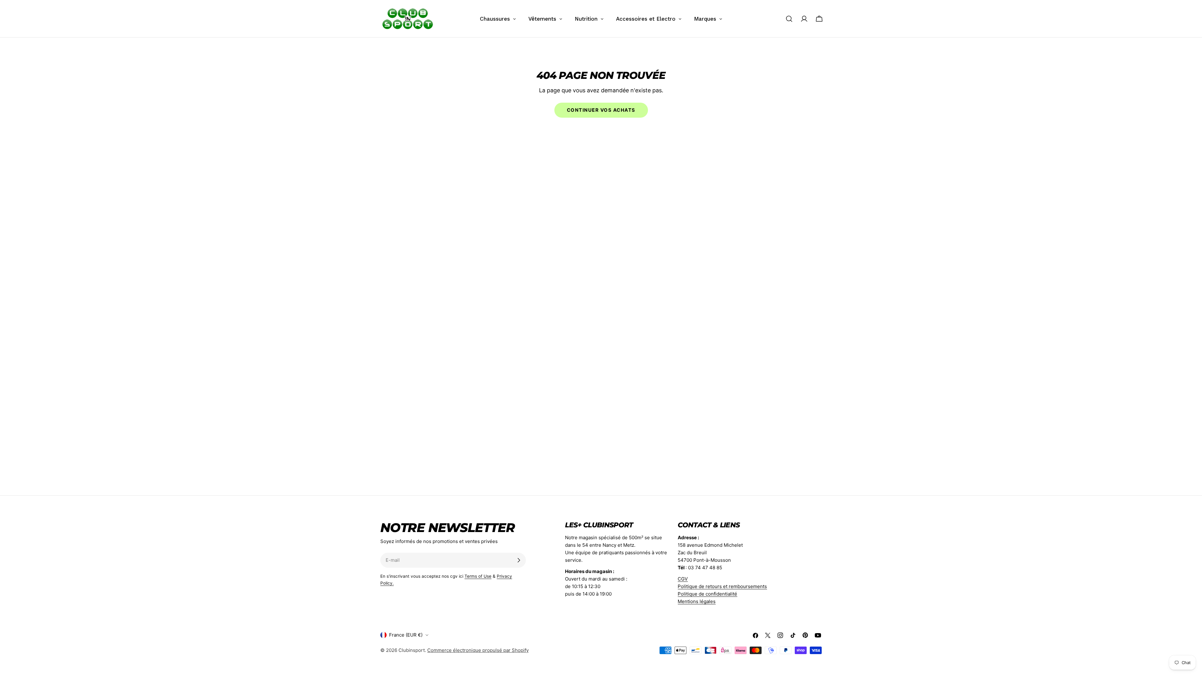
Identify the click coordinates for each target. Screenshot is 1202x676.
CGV (683, 579)
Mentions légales (697, 601)
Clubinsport (411, 650)
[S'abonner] (518, 560)
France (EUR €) (406, 635)
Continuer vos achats (601, 110)
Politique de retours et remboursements (722, 586)
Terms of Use (478, 576)
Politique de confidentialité (707, 594)
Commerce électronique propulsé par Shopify (478, 650)
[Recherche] (789, 19)
